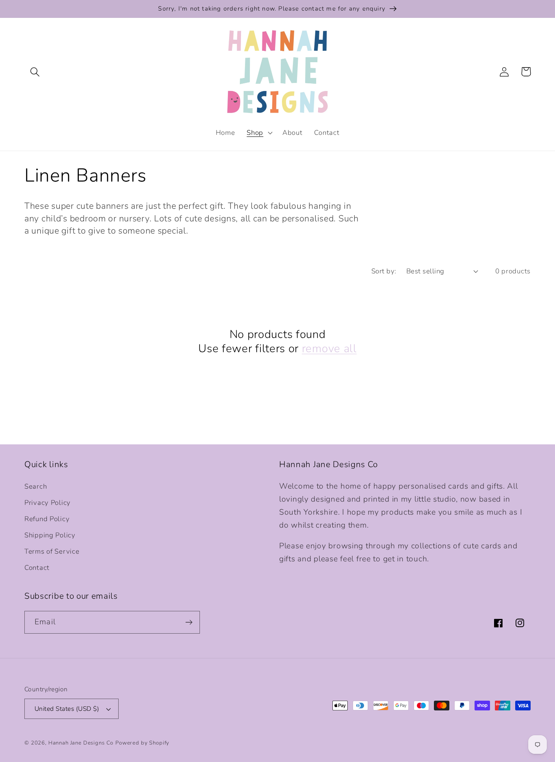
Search (35, 486)
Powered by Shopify (142, 743)
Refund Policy (46, 519)
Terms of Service (52, 551)
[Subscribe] (188, 622)
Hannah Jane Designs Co (80, 743)
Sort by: (384, 271)
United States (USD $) (67, 708)
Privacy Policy (47, 502)
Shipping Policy (50, 535)
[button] (35, 71)
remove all (329, 349)
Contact (37, 567)
